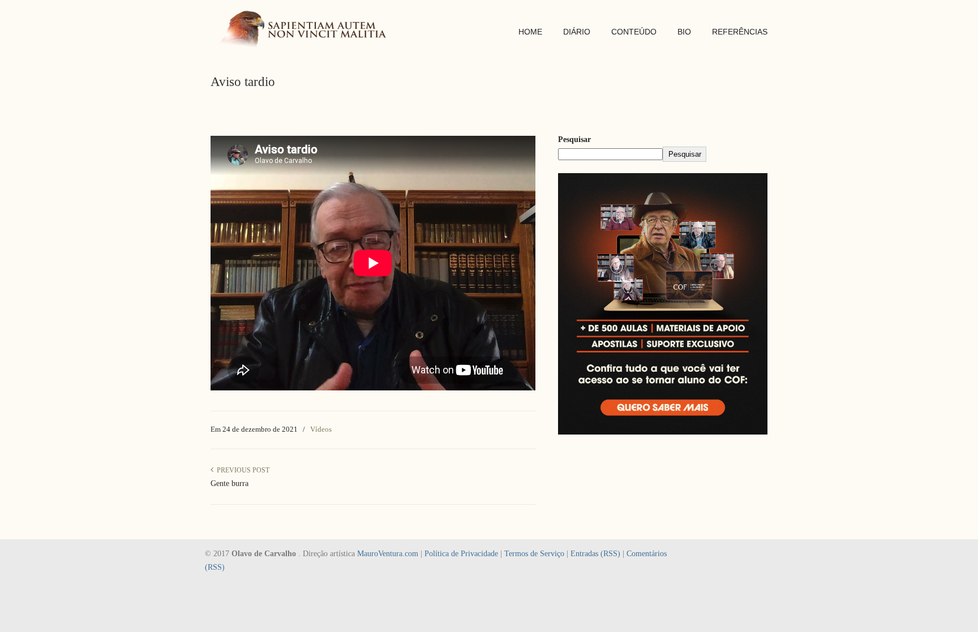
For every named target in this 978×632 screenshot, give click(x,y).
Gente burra (229, 483)
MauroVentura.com (387, 553)
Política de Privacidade (461, 553)
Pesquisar (574, 139)
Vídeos (321, 429)
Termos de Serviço (534, 553)
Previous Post (241, 470)
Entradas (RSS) (595, 553)
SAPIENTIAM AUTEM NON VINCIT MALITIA (307, 30)
